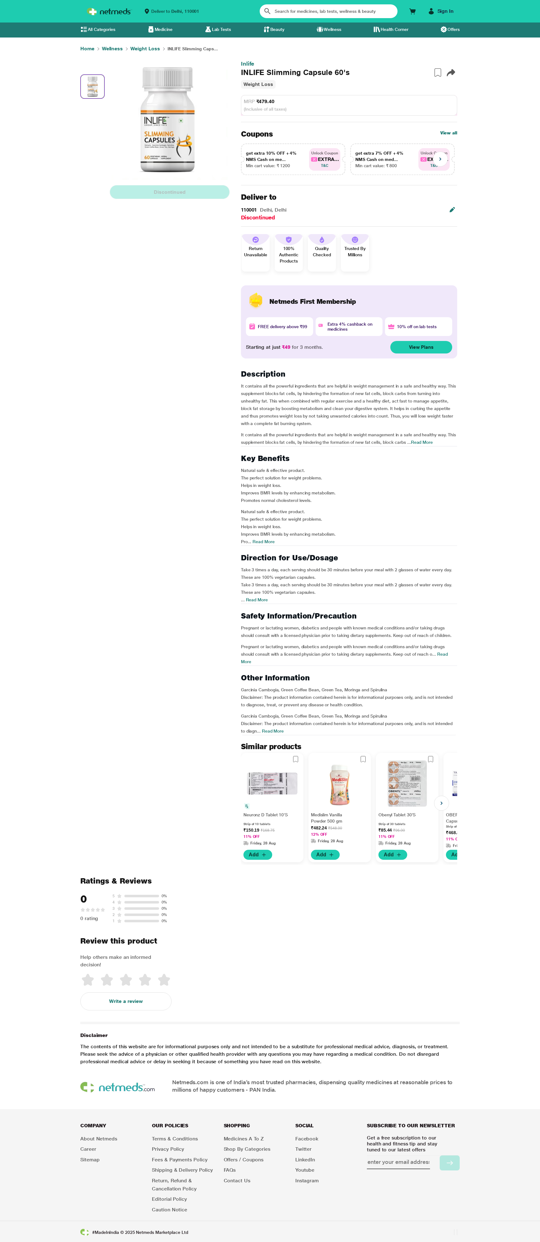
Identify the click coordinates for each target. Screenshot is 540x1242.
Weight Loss (258, 84)
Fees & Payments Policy (179, 1160)
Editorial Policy (169, 1199)
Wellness (332, 29)
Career (88, 1149)
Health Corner (394, 29)
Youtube (304, 1170)
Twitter (303, 1149)
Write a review (126, 1001)
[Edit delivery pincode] (452, 210)
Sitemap (89, 1160)
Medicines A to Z (244, 1139)
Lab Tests (221, 29)
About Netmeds (98, 1139)
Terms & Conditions (175, 1139)
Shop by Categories (247, 1149)
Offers (454, 29)
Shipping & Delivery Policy (182, 1170)
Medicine (163, 29)
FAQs (230, 1170)
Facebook (306, 1139)
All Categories (101, 29)
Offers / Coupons (244, 1160)
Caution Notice (169, 1210)
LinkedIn (305, 1160)
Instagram (307, 1181)
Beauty (277, 29)
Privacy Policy (168, 1149)
